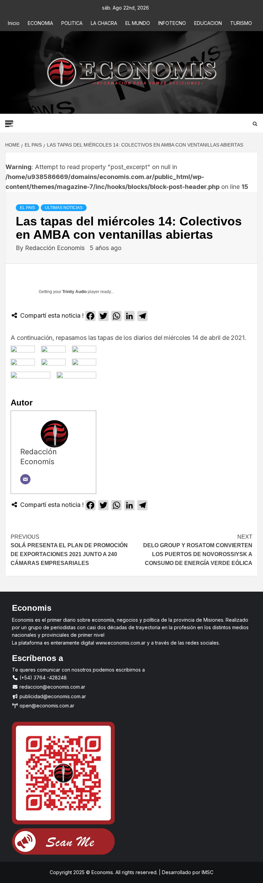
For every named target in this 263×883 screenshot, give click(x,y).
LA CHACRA (104, 23)
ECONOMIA (40, 23)
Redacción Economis (55, 247)
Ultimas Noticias (64, 207)
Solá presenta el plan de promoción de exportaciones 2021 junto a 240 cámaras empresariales (69, 550)
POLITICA (72, 23)
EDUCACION (208, 23)
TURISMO (241, 23)
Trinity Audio (74, 291)
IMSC (206, 872)
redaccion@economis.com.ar (51, 687)
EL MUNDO (137, 23)
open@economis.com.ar (46, 705)
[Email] (25, 479)
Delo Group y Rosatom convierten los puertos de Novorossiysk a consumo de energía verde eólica (197, 550)
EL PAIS (27, 207)
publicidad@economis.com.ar (52, 696)
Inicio (14, 23)
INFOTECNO (172, 23)
